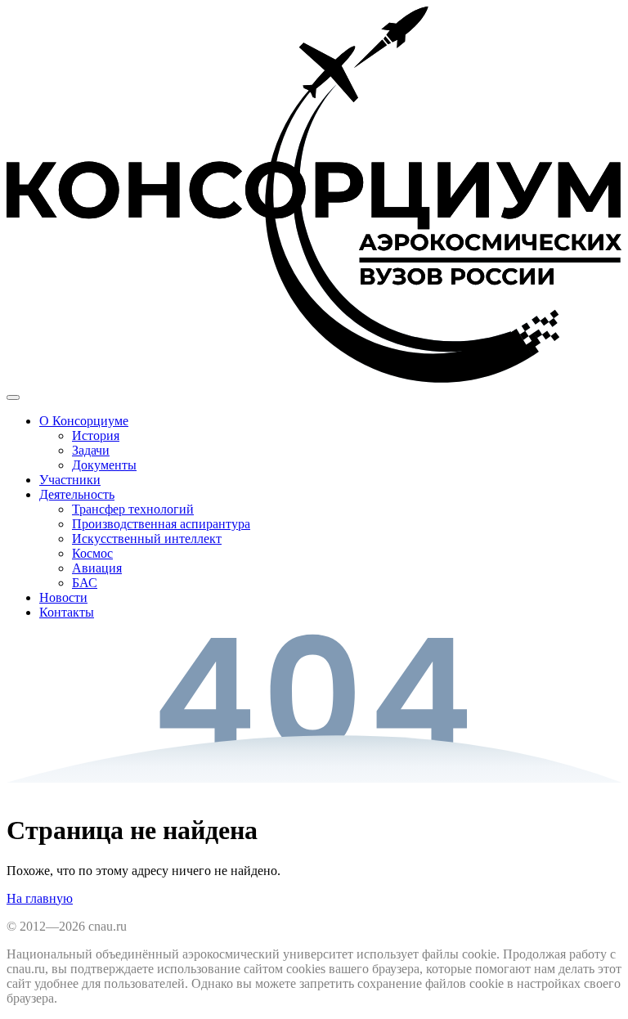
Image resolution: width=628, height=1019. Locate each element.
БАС (84, 583)
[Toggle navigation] (13, 397)
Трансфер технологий (133, 509)
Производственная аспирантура (161, 524)
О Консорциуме (83, 421)
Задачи (91, 450)
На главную (40, 898)
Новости (63, 597)
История (95, 435)
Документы (104, 465)
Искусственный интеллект (147, 538)
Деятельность (76, 494)
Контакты (66, 612)
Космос (92, 553)
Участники (70, 480)
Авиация (97, 568)
